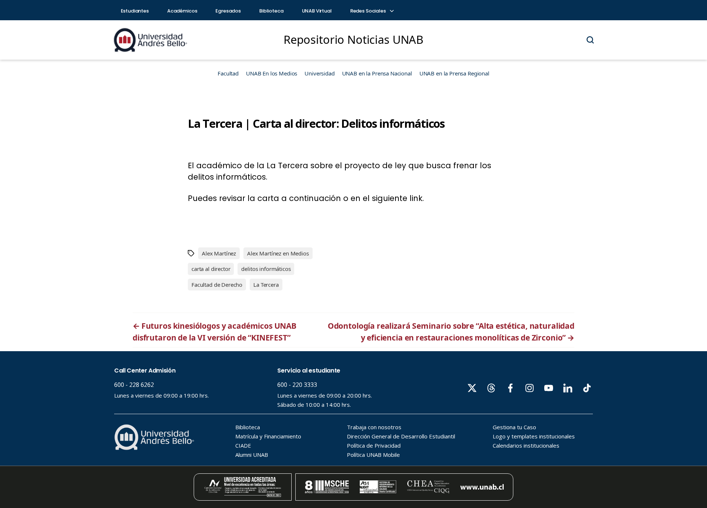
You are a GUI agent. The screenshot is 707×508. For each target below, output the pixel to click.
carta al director (210, 268)
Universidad (319, 73)
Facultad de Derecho (216, 284)
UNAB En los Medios (271, 73)
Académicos (182, 10)
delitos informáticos (266, 268)
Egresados (228, 10)
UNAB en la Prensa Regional (454, 73)
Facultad (228, 73)
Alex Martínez (219, 253)
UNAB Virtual (317, 10)
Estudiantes (135, 10)
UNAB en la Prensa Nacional (377, 73)
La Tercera (266, 284)
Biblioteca (271, 10)
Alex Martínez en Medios (278, 253)
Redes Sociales (368, 10)
